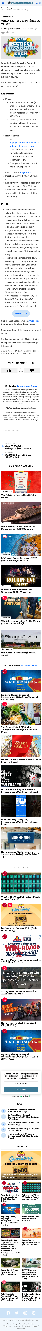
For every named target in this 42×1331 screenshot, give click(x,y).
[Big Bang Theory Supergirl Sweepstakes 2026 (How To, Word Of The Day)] (21, 681)
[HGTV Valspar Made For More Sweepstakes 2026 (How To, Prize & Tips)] (21, 838)
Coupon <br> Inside (4, 598)
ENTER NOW (21, 313)
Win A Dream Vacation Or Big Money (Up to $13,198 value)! (20, 622)
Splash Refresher (12, 354)
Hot (4, 704)
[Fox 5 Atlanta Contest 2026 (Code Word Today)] (21, 915)
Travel (28, 354)
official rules (33, 321)
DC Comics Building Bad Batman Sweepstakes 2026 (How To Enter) (19, 791)
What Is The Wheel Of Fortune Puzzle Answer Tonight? (21, 1111)
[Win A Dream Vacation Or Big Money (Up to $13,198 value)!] (21, 608)
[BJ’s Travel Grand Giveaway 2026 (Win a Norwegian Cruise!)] (21, 545)
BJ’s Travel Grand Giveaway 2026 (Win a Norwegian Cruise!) (19, 559)
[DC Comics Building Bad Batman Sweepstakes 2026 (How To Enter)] (21, 776)
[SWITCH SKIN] (40, 3)
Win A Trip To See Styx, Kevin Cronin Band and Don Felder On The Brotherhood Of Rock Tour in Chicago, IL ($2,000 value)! (10, 1248)
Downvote (32, 370)
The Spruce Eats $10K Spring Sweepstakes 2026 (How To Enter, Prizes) (19, 729)
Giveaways (6, 523)
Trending (4, 671)
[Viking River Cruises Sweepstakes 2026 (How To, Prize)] (21, 978)
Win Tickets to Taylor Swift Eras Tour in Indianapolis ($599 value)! (10, 1297)
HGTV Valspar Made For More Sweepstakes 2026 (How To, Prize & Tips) (20, 854)
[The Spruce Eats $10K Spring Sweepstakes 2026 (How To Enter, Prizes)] (21, 714)
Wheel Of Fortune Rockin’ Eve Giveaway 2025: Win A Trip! (16, 591)
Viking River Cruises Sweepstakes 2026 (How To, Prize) (19, 992)
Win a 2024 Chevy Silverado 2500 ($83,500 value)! (9, 1272)
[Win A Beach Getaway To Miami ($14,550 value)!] (31, 1233)
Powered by (15, 1096)
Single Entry (25, 172)
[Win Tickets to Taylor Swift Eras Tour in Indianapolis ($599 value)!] (10, 1287)
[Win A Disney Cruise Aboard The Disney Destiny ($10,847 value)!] (21, 513)
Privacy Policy (12, 1324)
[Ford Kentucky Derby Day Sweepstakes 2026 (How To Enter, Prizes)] (21, 806)
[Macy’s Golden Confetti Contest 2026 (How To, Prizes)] (21, 746)
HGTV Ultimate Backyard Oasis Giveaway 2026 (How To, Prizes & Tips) (30, 1274)
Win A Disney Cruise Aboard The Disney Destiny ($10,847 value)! (18, 528)
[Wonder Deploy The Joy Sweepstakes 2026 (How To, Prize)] (21, 946)
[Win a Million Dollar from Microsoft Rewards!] (31, 1209)
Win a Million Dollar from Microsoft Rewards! (31, 1219)
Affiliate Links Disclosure (11, 1326)
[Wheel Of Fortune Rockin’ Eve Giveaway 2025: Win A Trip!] (21, 576)
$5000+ (6, 351)
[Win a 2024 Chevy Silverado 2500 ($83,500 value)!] (10, 1263)
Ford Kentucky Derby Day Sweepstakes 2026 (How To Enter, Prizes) (19, 822)
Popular (4, 1282)
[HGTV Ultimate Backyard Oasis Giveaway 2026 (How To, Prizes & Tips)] (31, 1263)
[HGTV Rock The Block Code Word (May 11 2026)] (21, 1010)
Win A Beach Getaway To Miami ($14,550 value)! (31, 1243)
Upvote (9, 370)
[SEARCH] (37, 3)
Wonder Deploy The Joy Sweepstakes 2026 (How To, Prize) (21, 961)
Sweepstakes (7, 491)
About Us (36, 1326)
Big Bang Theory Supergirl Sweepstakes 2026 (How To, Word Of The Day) (19, 697)
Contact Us (21, 1328)
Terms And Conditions (27, 1324)
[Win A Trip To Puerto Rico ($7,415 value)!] (21, 482)
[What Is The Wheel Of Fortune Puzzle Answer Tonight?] (21, 883)
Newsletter (26, 1326)
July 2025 (18, 351)
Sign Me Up (21, 1089)
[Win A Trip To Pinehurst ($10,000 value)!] (21, 639)
